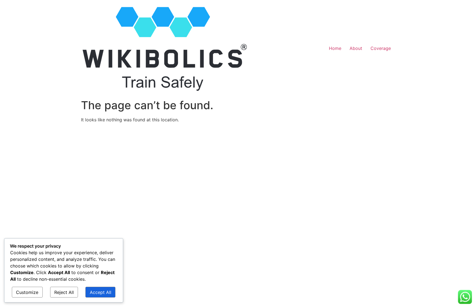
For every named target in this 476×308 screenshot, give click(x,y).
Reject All (64, 292)
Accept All (100, 292)
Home (335, 48)
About (356, 48)
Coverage (380, 48)
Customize (27, 292)
